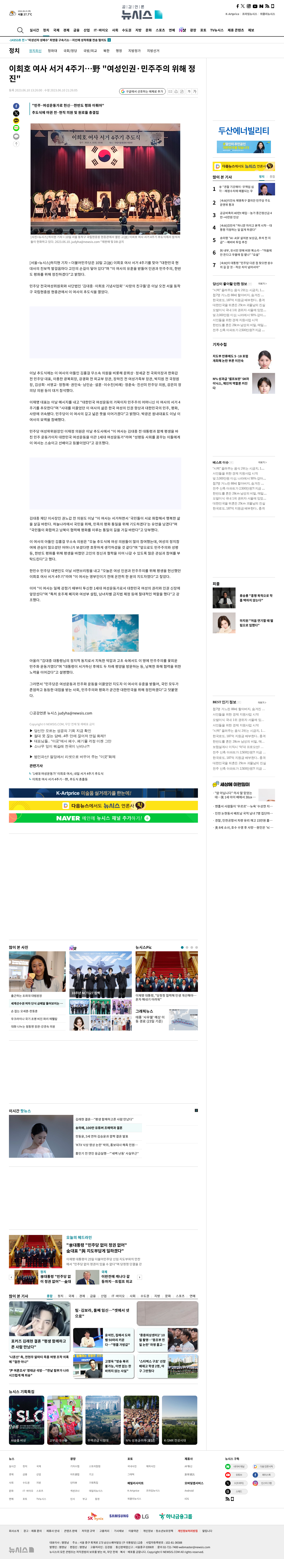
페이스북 (266, 1475)
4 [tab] (196, 947)
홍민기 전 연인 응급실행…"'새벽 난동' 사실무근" (107, 1153)
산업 (87, 29)
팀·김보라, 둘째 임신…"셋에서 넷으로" (102, 1313)
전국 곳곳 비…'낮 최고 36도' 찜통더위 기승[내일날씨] (51, 40)
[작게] (189, 91)
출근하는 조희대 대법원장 (26, 996)
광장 (193, 29)
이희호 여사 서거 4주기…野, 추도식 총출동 (60, 779)
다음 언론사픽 (266, 1466)
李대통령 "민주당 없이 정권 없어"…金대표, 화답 (55, 1281)
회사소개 (14, 1531)
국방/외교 (90, 50)
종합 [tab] (272, 176)
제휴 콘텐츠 (236, 29)
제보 (251, 29)
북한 (106, 50)
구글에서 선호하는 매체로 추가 (144, 91)
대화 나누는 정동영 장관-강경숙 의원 (33, 1026)
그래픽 (130, 1474)
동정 (97, 1499)
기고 (91, 1474)
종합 (50, 1296)
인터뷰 (73, 1482)
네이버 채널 (238, 1466)
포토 (203, 29)
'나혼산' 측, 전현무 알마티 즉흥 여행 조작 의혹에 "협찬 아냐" (39, 1359)
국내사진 (132, 1466)
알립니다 (207, 1531)
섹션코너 (74, 1491)
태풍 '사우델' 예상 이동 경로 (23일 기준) (150, 1019)
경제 (66, 29)
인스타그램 (266, 1483)
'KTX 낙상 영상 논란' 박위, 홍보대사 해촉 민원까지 (107, 1145)
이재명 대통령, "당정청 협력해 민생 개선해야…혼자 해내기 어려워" (166, 997)
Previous (11, 1277)
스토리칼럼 (94, 1466)
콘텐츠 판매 (70, 1531)
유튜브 (239, 1475)
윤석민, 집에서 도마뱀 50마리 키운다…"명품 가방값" (118, 1340)
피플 (216, 583)
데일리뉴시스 (96, 1491)
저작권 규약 (88, 1531)
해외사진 (150, 1466)
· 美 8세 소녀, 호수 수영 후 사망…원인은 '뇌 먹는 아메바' (244, 827)
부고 (85, 1499)
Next (139, 1277)
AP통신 (188, 1466)
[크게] (195, 91)
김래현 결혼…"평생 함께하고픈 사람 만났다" (104, 1119)
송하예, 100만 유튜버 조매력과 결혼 (98, 1127)
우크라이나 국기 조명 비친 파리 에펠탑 (34, 1019)
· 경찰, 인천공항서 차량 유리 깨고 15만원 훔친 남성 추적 (244, 820)
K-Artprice (232, 14)
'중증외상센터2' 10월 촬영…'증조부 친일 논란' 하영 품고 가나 (152, 1340)
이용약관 (133, 1531)
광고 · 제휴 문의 (32, 1531)
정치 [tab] (261, 176)
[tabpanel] (167, 977)
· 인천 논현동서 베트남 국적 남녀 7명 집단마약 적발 (244, 813)
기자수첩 (220, 344)
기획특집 (93, 1482)
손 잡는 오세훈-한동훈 (24, 1011)
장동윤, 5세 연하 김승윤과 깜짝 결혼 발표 (101, 1136)
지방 (138, 29)
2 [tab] (187, 947)
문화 (149, 29)
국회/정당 (70, 50)
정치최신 (35, 50)
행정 (119, 50)
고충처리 (104, 1531)
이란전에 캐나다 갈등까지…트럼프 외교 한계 (116, 1281)
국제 (56, 29)
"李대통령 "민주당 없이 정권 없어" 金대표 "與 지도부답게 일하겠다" (96, 1248)
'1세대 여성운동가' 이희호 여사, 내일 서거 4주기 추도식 (68, 773)
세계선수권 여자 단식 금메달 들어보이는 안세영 (38, 1003)
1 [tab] (182, 947)
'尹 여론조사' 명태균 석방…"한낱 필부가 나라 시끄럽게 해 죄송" (39, 1373)
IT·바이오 (101, 29)
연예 (172, 29)
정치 (46, 29)
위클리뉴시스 (267, 14)
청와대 (52, 50)
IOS (187, 1499)
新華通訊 (190, 1474)
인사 (72, 1499)
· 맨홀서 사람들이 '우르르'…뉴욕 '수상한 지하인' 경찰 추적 (244, 806)
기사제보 (119, 1531)
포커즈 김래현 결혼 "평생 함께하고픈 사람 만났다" (38, 1344)
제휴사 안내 (52, 1531)
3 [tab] (191, 947)
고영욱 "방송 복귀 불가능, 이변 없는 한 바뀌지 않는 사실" (118, 1366)
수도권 (126, 29)
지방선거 (153, 50)
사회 (115, 29)
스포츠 (160, 29)
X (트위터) (238, 1483)
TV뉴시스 (217, 29)
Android (189, 1490)
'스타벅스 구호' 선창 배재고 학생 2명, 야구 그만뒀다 (152, 1366)
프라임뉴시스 (249, 14)
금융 (76, 29)
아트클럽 (74, 1474)
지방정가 (134, 50)
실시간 (34, 29)
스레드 (239, 1491)
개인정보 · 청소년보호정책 (158, 1531)
